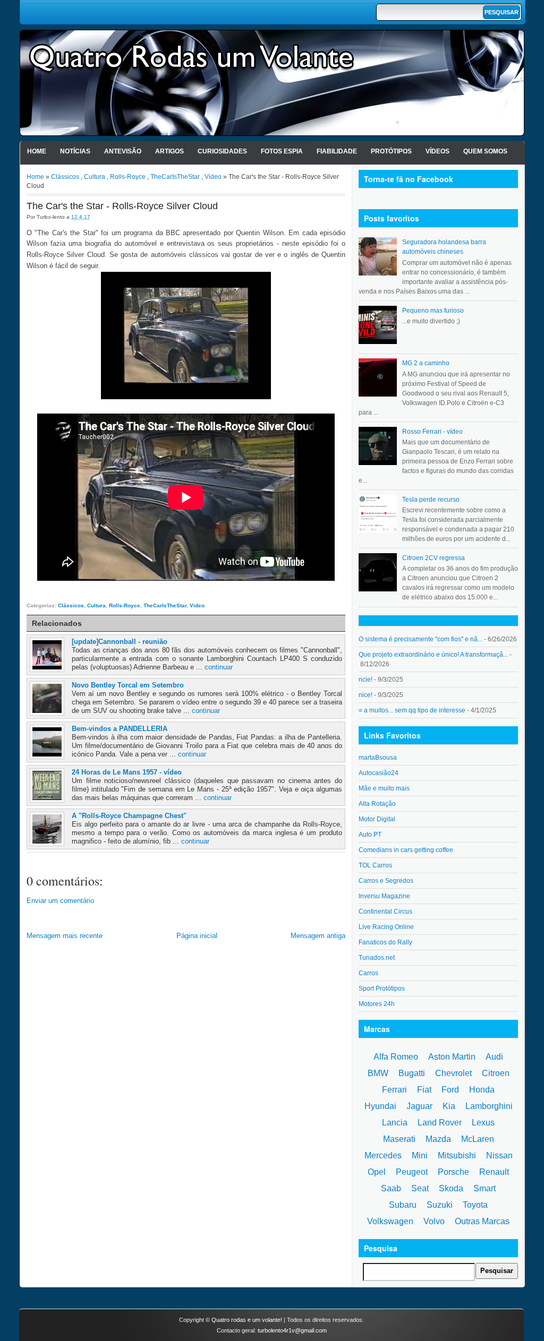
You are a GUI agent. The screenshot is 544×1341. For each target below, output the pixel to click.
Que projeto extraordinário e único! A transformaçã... (433, 654)
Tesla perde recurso (431, 499)
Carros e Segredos (386, 880)
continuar (219, 667)
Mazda (438, 1139)
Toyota (475, 1204)
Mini (419, 1155)
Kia (449, 1106)
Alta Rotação (377, 803)
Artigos (169, 151)
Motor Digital (377, 819)
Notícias (75, 151)
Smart (484, 1188)
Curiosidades (222, 151)
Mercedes (383, 1155)
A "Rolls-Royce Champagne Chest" (129, 816)
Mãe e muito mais (384, 788)
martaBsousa (378, 757)
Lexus (483, 1122)
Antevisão (122, 151)
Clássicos (65, 176)
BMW (378, 1073)
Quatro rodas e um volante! (246, 1320)
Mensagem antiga (318, 936)
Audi (494, 1056)
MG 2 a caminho (425, 363)
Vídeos (437, 151)
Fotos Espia (282, 151)
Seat (420, 1188)
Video (213, 176)
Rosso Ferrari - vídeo (432, 431)
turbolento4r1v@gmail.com (292, 1330)
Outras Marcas (482, 1221)
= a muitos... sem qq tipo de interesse (412, 710)
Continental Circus (385, 911)
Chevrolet (453, 1073)
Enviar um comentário (60, 901)
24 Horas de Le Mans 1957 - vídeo (127, 772)
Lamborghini (489, 1106)
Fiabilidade (337, 151)
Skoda (451, 1188)
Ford (450, 1089)
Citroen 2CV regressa (433, 558)
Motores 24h (377, 1004)
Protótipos (391, 151)
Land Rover (439, 1122)
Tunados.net (377, 957)
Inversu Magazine (384, 896)
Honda (482, 1089)
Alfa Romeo (395, 1056)
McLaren (477, 1139)
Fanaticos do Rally (385, 942)
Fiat (424, 1089)
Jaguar (419, 1106)
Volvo (434, 1221)
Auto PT (370, 834)
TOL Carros (375, 865)
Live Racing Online (386, 927)
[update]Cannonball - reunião (119, 642)
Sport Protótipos (382, 988)
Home (36, 151)
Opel (376, 1171)
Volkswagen (390, 1221)
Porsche (453, 1171)
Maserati (399, 1139)
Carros (368, 973)
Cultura (94, 176)
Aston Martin (452, 1056)
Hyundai (380, 1106)
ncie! (365, 679)
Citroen (496, 1073)
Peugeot (412, 1171)
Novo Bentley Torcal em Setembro (128, 685)
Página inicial (196, 936)
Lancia (395, 1122)
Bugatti (411, 1073)
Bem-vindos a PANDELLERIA (119, 729)
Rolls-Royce (128, 176)
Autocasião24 (378, 773)
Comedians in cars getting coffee (406, 850)
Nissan (499, 1155)
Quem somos (485, 151)
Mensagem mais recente (65, 936)
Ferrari (394, 1089)
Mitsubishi (457, 1155)
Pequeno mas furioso (433, 310)
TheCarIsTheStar (175, 176)
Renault (494, 1171)
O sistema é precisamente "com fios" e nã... (420, 639)
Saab (391, 1188)
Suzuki (439, 1204)
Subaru (403, 1204)
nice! (365, 695)
